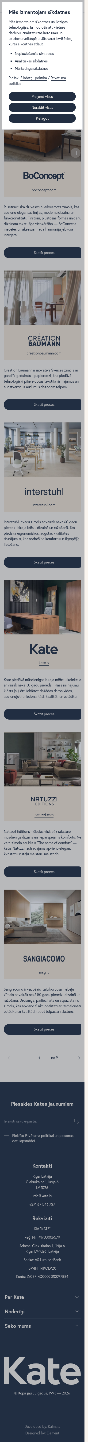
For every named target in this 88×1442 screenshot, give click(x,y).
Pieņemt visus (42, 96)
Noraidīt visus (42, 107)
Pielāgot (42, 118)
